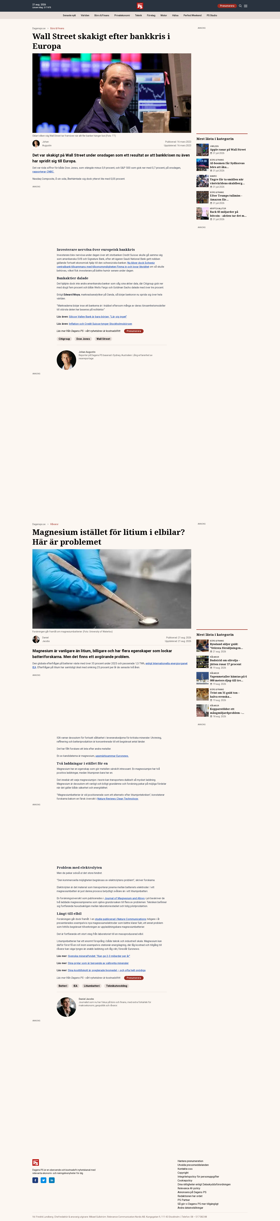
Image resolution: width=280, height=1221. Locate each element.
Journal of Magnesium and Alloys (125, 898)
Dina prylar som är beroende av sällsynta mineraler (98, 963)
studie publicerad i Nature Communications (120, 919)
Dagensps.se (39, 28)
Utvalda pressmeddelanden (193, 1165)
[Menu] (246, 6)
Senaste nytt (69, 15)
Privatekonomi (122, 15)
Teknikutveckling (116, 985)
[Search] (240, 6)
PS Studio (212, 15)
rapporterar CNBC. (43, 171)
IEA (75, 985)
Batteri (63, 985)
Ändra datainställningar (190, 1207)
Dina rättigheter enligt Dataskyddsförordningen (204, 1184)
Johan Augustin (87, 352)
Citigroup (64, 338)
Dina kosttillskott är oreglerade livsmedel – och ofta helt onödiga (107, 970)
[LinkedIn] (52, 1180)
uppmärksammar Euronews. (112, 755)
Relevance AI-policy (189, 1188)
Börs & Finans (101, 15)
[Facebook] (35, 1180)
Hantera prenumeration (190, 1161)
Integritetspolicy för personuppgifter (198, 1176)
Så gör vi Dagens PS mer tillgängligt (198, 1203)
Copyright (183, 1172)
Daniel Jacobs (86, 999)
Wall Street (103, 338)
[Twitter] (43, 1180)
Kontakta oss (185, 1168)
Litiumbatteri (92, 985)
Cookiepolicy (185, 1180)
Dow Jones (83, 338)
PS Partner (184, 1200)
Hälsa (175, 15)
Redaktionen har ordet (190, 1196)
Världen (85, 15)
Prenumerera (227, 6)
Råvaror (54, 524)
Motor (164, 15)
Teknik (138, 15)
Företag (151, 15)
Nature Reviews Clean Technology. (118, 798)
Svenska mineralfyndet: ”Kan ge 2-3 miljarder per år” (99, 956)
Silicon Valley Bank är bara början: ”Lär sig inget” (98, 316)
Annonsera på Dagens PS (192, 1192)
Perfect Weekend (193, 15)
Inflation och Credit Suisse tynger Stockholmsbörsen (100, 323)
